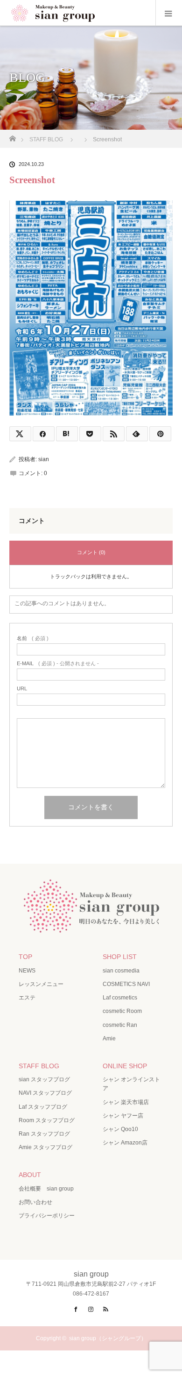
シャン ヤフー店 (123, 1115)
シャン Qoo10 (120, 1129)
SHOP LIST (120, 956)
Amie (109, 1038)
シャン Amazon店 (125, 1142)
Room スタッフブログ (47, 1120)
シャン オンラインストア (131, 1084)
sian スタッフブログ (44, 1079)
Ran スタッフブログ (44, 1134)
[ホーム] (12, 135)
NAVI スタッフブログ (45, 1093)
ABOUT (30, 1174)
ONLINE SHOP (125, 1066)
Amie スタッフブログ (45, 1147)
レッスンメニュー (41, 984)
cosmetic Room (122, 1011)
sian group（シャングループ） (108, 1338)
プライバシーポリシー (47, 1215)
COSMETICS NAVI (126, 984)
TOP (25, 956)
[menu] (168, 13)
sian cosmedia (121, 970)
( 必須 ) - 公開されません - (58, 663)
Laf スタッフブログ (43, 1107)
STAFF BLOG (39, 1066)
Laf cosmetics (120, 997)
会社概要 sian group (46, 1188)
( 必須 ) (33, 638)
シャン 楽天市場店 (126, 1102)
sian (43, 459)
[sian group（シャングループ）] (91, 925)
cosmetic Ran (120, 1025)
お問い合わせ (35, 1202)
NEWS (27, 970)
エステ (27, 997)
